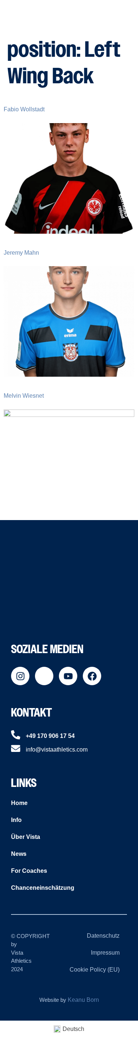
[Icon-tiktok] (44, 676)
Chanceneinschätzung (42, 888)
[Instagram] (20, 676)
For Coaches (29, 871)
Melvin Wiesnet (24, 396)
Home (19, 803)
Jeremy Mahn (21, 253)
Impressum (105, 952)
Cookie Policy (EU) (95, 969)
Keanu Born (83, 1000)
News (18, 854)
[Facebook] (92, 676)
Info (16, 820)
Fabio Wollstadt (24, 109)
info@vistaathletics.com (57, 749)
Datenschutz (103, 936)
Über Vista (25, 837)
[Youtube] (68, 676)
